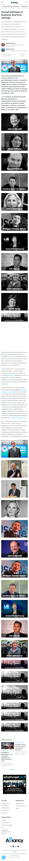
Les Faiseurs (4, 810)
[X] (16, 846)
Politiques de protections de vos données (6, 831)
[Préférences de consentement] (4, 857)
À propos (3, 820)
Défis (17, 808)
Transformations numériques (10, 6)
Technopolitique (5, 808)
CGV (2, 827)
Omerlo (18, 857)
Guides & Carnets (20, 806)
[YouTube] (18, 846)
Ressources (4, 812)
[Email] (11, 846)
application (10, 375)
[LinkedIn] (13, 846)
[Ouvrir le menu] (2, 2)
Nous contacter (5, 822)
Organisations (19, 803)
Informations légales (6, 825)
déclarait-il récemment (18, 417)
